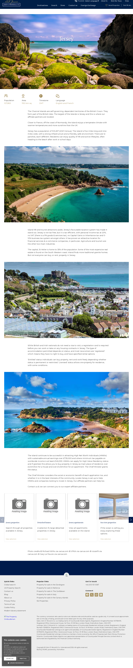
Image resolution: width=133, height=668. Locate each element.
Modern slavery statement (15, 611)
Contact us (73, 5)
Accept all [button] (10, 658)
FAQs (127, 1)
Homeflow (60, 649)
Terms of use (9, 604)
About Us (104, 1)
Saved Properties (114, 5)
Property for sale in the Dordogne (50, 585)
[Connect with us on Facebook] (87, 594)
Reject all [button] (23, 658)
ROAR (45, 649)
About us (8, 598)
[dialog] (16, 651)
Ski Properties (42, 601)
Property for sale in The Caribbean (51, 591)
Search (54, 5)
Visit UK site (127, 5)
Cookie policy (7, 655)
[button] (66, 575)
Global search (10, 585)
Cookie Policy (9, 607)
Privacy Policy (9, 601)
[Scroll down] (66, 81)
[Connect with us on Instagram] (96, 594)
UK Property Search (12, 588)
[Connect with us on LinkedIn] (101, 594)
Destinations (42, 5)
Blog (6, 594)
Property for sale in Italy (46, 594)
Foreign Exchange (88, 5)
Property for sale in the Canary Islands (52, 598)
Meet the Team (116, 1)
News (63, 5)
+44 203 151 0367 (92, 585)
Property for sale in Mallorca (48, 588)
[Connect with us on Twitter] (92, 594)
